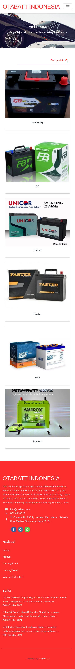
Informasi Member (13, 577)
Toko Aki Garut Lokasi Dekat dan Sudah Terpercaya (31, 612)
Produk (6, 556)
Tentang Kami (10, 563)
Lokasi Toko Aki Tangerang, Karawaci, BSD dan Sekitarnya (35, 597)
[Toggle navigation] (67, 6)
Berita (6, 549)
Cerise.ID (44, 658)
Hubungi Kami (10, 570)
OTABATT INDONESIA (31, 6)
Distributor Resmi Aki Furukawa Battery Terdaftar (29, 626)
